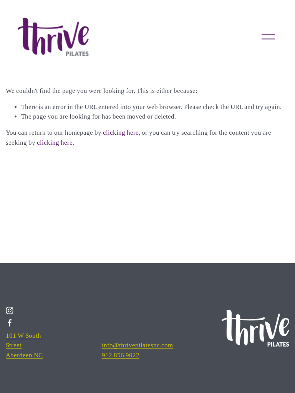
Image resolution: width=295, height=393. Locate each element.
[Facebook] (9, 323)
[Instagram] (9, 310)
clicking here (121, 132)
